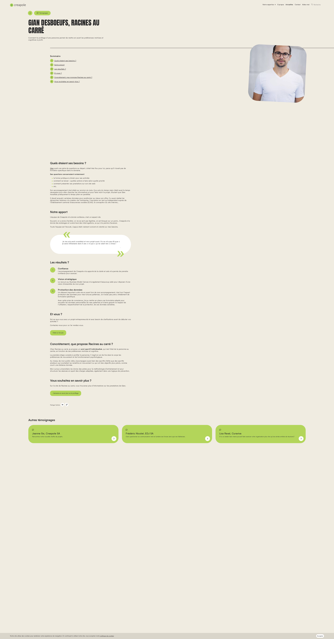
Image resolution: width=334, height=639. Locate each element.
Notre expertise (268, 4)
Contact (298, 4)
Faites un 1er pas (58, 333)
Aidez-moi (305, 4)
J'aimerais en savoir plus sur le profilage (65, 393)
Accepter (320, 636)
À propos (280, 4)
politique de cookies (107, 636)
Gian (52, 168)
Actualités (289, 4)
